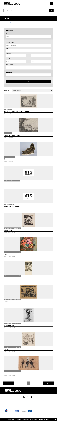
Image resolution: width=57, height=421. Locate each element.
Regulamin (45, 400)
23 (18, 383)
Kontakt (7, 403)
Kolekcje (7, 33)
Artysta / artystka (10, 42)
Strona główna (13, 22)
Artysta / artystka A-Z (17, 90)
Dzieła (21, 22)
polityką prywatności (44, 419)
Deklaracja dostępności (35, 400)
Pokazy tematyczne (10, 72)
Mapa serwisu (16, 400)
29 (33, 383)
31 (38, 383)
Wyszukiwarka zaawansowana (28, 14)
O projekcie (27, 400)
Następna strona (48, 383)
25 (23, 383)
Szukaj (51, 10)
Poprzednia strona (8, 383)
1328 (41, 383)
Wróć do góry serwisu (15, 403)
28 (30, 383)
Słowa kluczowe (9, 64)
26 (26, 383)
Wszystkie (8, 36)
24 (21, 383)
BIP (22, 400)
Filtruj (28, 81)
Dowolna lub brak (9, 74)
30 (35, 383)
